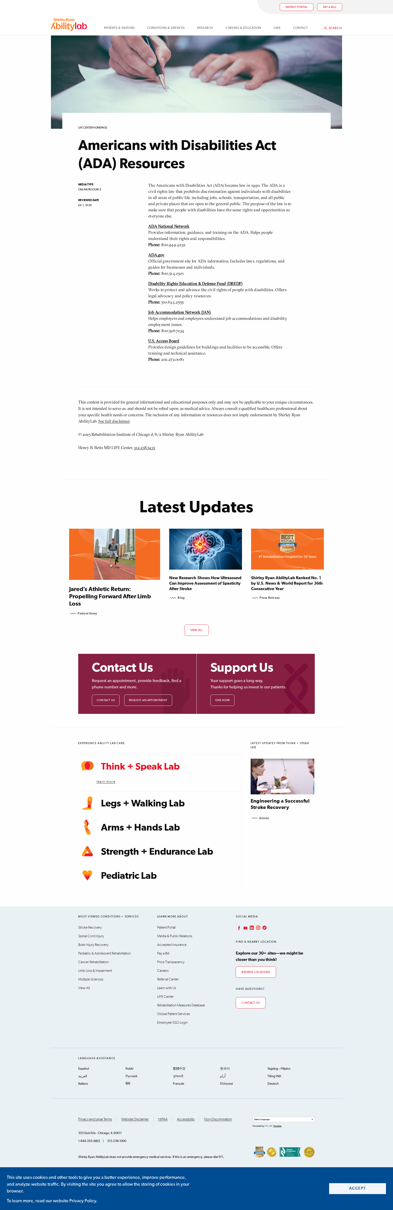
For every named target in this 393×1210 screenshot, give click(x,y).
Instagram (257, 927)
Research (205, 28)
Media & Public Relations (174, 936)
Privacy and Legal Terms (95, 1119)
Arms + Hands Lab (140, 828)
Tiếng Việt (274, 1076)
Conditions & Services (166, 28)
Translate (277, 1126)
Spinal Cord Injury (91, 936)
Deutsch (273, 1083)
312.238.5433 (144, 447)
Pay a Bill (163, 953)
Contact (300, 28)
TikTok (264, 927)
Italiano (83, 1083)
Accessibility (186, 1119)
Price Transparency (170, 962)
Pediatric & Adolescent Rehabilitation (104, 953)
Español (83, 1068)
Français (178, 1083)
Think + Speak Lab (140, 767)
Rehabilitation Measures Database (181, 1005)
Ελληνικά (226, 1083)
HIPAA (163, 1119)
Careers (163, 971)
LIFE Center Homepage (92, 127)
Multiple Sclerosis (90, 979)
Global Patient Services (173, 1014)
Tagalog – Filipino (278, 1068)
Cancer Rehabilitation (93, 962)
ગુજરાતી (178, 1076)
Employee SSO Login (172, 1022)
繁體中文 (179, 1068)
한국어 (225, 1068)
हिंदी (128, 1083)
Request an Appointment (148, 700)
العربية (82, 1076)
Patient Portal (297, 7)
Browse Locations (256, 972)
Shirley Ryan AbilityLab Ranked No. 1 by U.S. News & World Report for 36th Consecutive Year (287, 583)
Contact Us (106, 700)
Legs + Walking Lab (143, 803)
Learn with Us (166, 988)
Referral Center (168, 979)
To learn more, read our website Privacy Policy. (52, 1201)
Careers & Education (243, 28)
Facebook (238, 927)
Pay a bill (329, 7)
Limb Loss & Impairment (95, 971)
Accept (357, 1188)
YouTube (245, 927)
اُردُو (223, 1076)
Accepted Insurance (171, 945)
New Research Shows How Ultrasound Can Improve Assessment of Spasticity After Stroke (205, 583)
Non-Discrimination (218, 1119)
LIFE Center (165, 996)
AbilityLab (69, 24)
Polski (129, 1068)
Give (277, 28)
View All (84, 988)
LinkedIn (251, 927)
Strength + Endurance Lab (157, 852)
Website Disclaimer (135, 1119)
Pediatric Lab (129, 876)
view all (196, 630)
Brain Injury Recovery (93, 945)
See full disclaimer (114, 421)
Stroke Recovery (90, 927)
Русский (131, 1076)
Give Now (222, 700)
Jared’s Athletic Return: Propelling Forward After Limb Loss (110, 596)
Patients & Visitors (119, 28)
